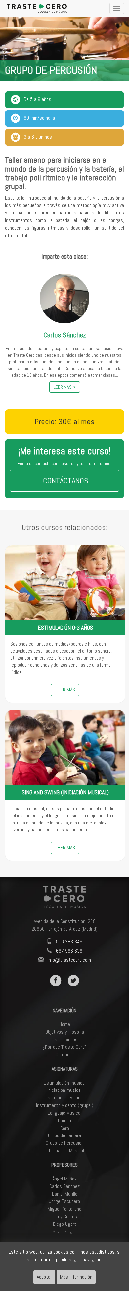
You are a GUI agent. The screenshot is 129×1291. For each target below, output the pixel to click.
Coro (64, 1128)
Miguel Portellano (64, 1208)
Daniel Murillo (64, 1193)
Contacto (65, 1054)
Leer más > (65, 387)
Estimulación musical (65, 1082)
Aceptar (44, 1276)
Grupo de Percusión (65, 1142)
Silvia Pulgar (64, 1231)
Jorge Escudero (64, 1201)
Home (64, 1024)
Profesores (64, 1164)
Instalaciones (64, 1039)
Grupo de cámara (64, 1135)
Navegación (64, 1010)
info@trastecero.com (69, 960)
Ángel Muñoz (64, 1178)
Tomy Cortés (64, 1216)
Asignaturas (65, 1068)
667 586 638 (69, 950)
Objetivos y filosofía (64, 1031)
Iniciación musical (64, 1090)
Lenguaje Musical (64, 1112)
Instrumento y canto (64, 1097)
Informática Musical (64, 1150)
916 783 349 (69, 941)
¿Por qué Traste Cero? (64, 1047)
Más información (76, 1276)
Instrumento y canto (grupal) (64, 1105)
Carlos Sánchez (64, 1186)
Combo (64, 1120)
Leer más (65, 689)
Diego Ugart (64, 1224)
